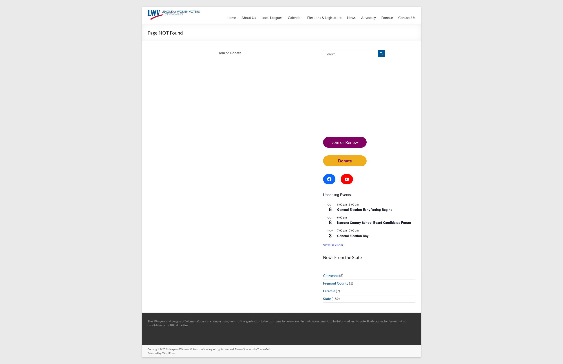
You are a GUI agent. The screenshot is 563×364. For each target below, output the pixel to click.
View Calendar (333, 245)
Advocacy (368, 17)
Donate (387, 17)
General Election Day (353, 235)
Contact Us (406, 17)
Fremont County (335, 283)
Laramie (329, 291)
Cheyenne (330, 275)
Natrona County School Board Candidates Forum (374, 222)
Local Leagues (271, 17)
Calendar (295, 17)
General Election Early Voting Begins (364, 209)
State (327, 298)
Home (231, 17)
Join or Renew (345, 142)
